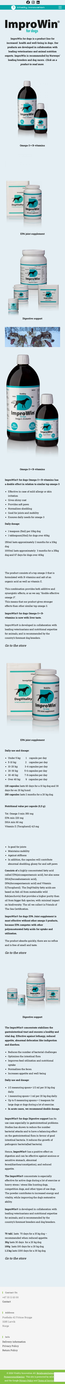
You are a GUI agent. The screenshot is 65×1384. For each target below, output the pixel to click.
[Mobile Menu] (59, 7)
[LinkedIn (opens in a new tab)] (38, 2)
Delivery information (14, 1341)
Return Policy (10, 1350)
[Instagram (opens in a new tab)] (33, 2)
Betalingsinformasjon (47, 1373)
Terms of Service (46, 1380)
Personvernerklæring (14, 1376)
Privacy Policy (10, 1345)
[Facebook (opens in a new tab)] (28, 2)
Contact (6, 1301)
